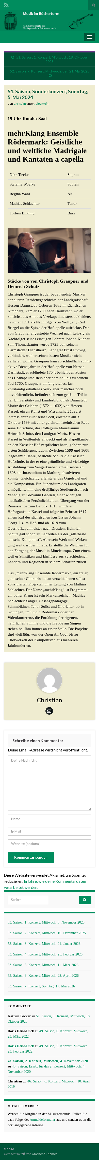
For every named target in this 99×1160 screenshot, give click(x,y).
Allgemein (41, 103)
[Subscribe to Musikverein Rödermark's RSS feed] (6, 4)
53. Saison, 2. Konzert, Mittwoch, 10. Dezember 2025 (47, 933)
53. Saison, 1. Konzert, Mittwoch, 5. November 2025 (46, 922)
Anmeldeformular (42, 1119)
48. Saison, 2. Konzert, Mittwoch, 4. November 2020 (48, 1061)
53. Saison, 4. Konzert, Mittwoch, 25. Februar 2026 (45, 954)
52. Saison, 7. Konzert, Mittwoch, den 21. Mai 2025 (49, 71)
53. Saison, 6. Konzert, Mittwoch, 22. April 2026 (43, 976)
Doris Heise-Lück (21, 1046)
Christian (19, 103)
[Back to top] (87, 1148)
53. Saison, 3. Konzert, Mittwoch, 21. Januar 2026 (44, 944)
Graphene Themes (44, 1154)
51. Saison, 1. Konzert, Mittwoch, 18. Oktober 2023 (52, 59)
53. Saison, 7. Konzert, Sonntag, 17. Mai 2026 (41, 986)
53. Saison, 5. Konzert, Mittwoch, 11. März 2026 (43, 965)
